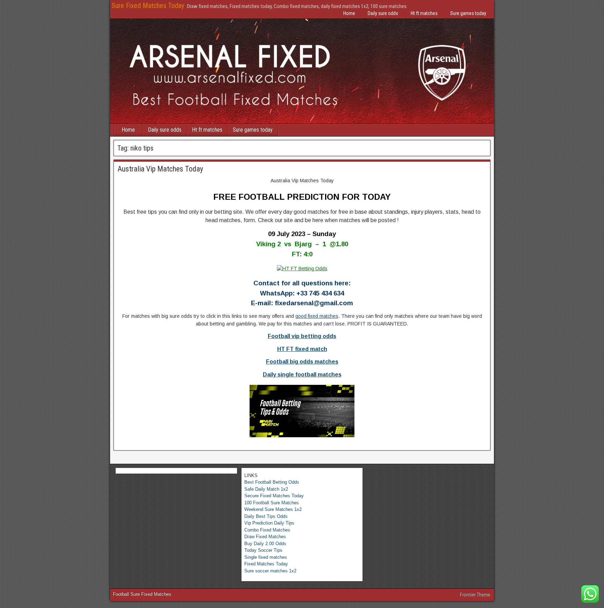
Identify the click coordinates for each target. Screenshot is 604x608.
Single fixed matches (265, 557)
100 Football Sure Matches (271, 502)
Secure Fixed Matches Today (274, 495)
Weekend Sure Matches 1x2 (273, 509)
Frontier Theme (475, 595)
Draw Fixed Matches (265, 536)
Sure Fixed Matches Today (148, 5)
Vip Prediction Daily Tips (269, 523)
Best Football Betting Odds (271, 482)
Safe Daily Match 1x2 (266, 489)
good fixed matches (316, 316)
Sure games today (468, 13)
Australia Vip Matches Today (160, 168)
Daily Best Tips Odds (266, 516)
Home (349, 13)
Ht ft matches (424, 13)
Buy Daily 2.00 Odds (265, 543)
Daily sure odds (383, 13)
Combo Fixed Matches (267, 530)
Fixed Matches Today (266, 563)
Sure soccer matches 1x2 (270, 570)
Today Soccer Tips (263, 550)
